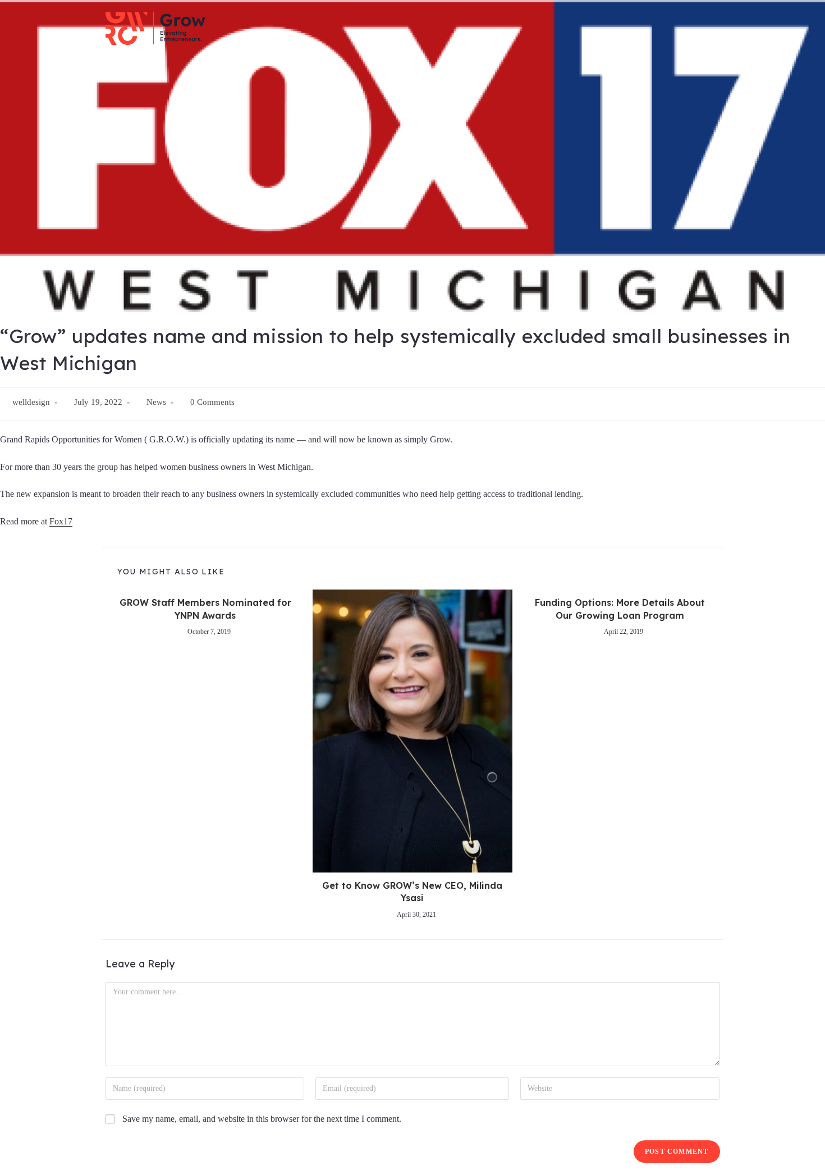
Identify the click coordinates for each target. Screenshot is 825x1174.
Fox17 (60, 521)
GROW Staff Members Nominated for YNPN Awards (205, 608)
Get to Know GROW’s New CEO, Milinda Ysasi (412, 891)
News (156, 402)
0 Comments (212, 402)
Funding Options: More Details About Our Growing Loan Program (620, 608)
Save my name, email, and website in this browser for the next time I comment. (261, 1118)
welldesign (31, 402)
